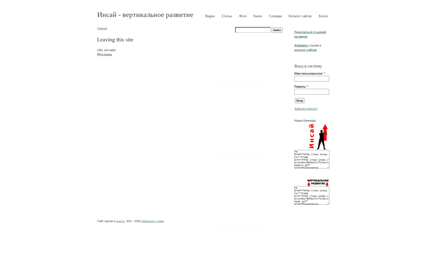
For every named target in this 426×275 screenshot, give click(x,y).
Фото (243, 16)
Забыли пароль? (306, 109)
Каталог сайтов (300, 16)
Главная (102, 28)
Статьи (227, 16)
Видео (210, 16)
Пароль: (301, 86)
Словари (275, 16)
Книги (257, 16)
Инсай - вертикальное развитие (145, 14)
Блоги (323, 16)
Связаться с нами (152, 221)
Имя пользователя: (309, 73)
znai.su (120, 221)
